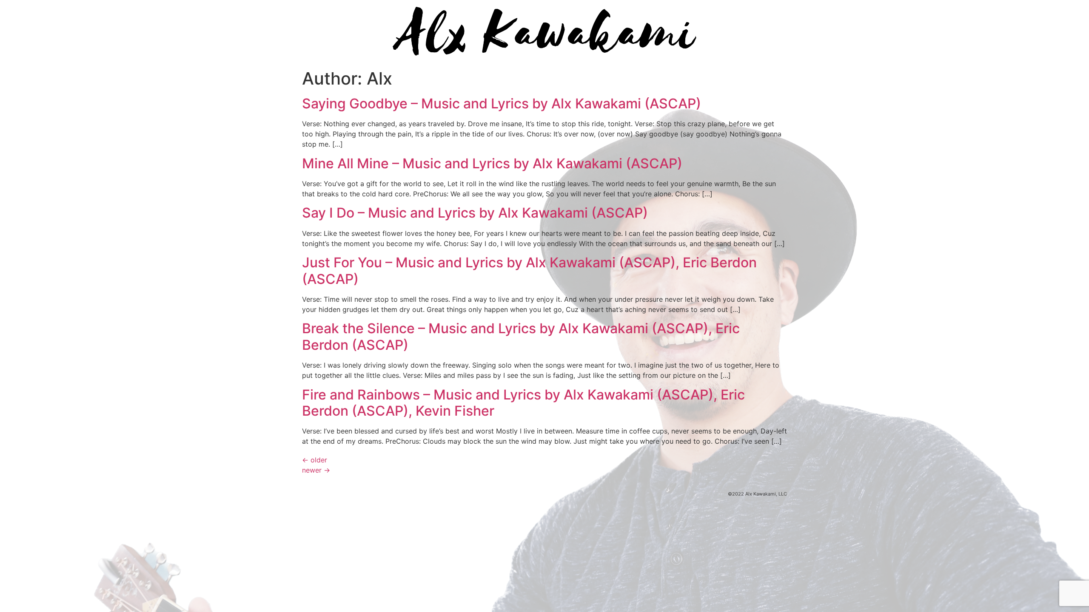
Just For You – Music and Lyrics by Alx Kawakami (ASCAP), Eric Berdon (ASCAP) (529, 270)
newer (316, 470)
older (314, 460)
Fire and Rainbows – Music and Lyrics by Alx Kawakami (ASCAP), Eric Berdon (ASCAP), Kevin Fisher (523, 402)
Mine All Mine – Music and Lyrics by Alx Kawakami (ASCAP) (492, 163)
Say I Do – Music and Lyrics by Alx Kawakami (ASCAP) (475, 212)
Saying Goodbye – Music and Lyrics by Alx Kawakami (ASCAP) (501, 103)
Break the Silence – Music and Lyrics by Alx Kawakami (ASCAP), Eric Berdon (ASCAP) (521, 336)
